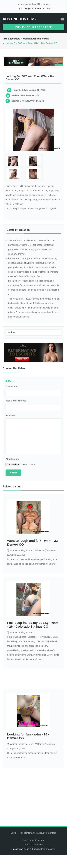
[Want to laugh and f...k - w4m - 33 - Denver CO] (33, 517)
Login (19, 8)
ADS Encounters (19, 19)
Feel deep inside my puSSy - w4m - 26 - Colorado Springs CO (33, 624)
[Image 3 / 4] (14, 173)
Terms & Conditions (33, 844)
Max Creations (48, 849)
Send (13, 472)
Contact (52, 833)
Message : (11, 415)
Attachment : (12, 459)
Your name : (12, 386)
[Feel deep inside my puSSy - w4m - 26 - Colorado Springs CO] (33, 599)
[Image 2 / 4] (34, 160)
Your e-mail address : (17, 401)
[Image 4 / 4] (34, 173)
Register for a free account (37, 8)
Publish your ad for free (33, 27)
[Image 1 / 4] (33, 130)
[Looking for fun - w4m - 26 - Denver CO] (33, 711)
